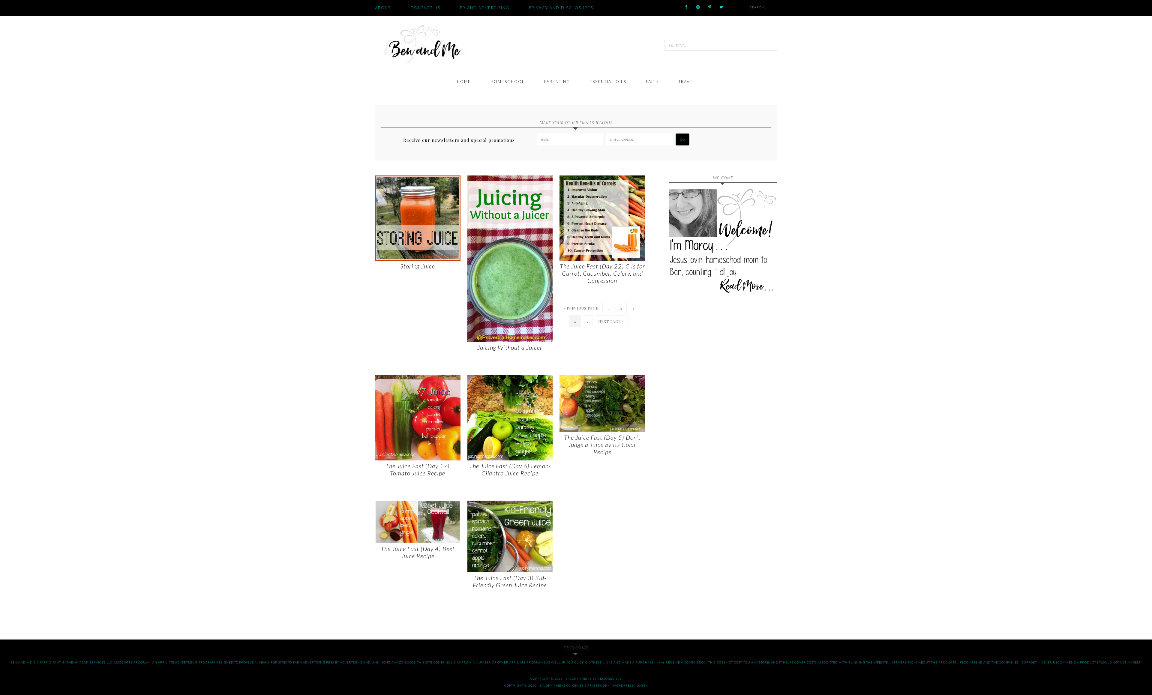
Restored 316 (610, 678)
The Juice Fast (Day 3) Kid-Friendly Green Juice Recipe (510, 581)
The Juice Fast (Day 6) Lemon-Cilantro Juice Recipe (510, 469)
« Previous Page (580, 308)
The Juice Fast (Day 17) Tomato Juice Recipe (418, 469)
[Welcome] (723, 243)
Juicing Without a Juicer (509, 347)
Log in (642, 685)
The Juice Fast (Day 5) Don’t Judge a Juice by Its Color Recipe (602, 444)
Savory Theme (553, 685)
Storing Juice (417, 266)
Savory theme (579, 678)
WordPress (623, 685)
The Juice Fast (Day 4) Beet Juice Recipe (418, 552)
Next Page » (611, 321)
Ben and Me (424, 44)
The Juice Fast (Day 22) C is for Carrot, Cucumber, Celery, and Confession (602, 273)
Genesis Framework (591, 685)
